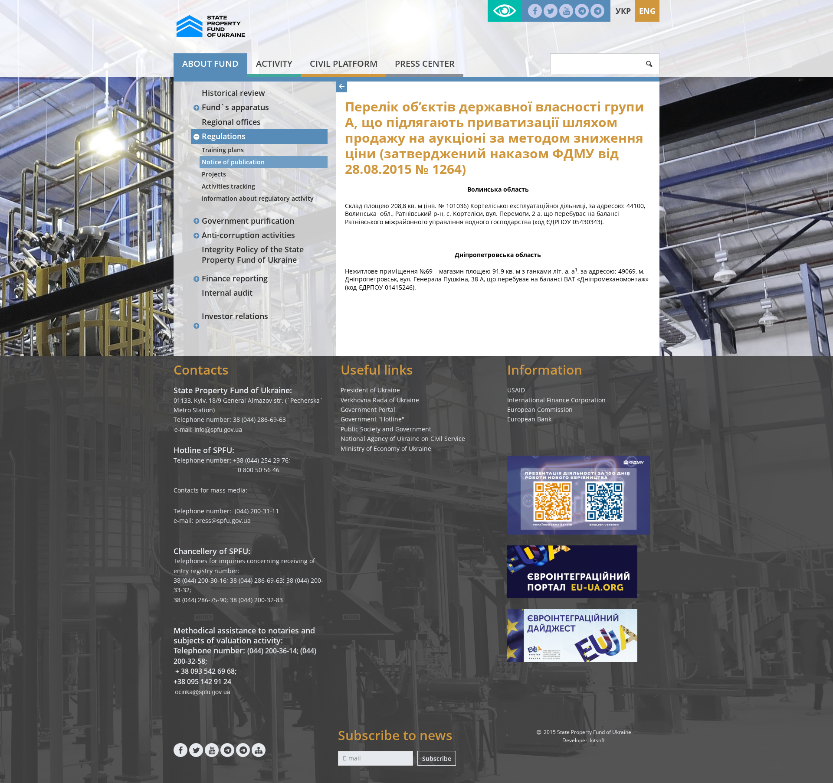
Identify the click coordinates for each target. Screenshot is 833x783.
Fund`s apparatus (235, 107)
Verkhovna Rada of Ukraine (380, 400)
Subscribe (436, 758)
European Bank (529, 419)
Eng (647, 11)
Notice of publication (233, 162)
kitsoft (597, 740)
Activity (274, 63)
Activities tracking (228, 186)
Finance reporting (235, 278)
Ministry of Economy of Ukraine (386, 448)
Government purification (248, 220)
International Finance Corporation (556, 400)
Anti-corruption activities (248, 235)
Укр (623, 11)
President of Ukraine (370, 390)
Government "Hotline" (372, 419)
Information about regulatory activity (258, 198)
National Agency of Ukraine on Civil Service (403, 438)
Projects (214, 174)
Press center (425, 63)
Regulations (224, 136)
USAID (516, 390)
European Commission (540, 409)
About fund (210, 63)
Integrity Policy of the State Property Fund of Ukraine (253, 254)
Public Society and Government (386, 429)
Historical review (233, 93)
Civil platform (343, 63)
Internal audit (227, 292)
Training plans (223, 150)
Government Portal (368, 409)
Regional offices (231, 122)
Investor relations (235, 316)
